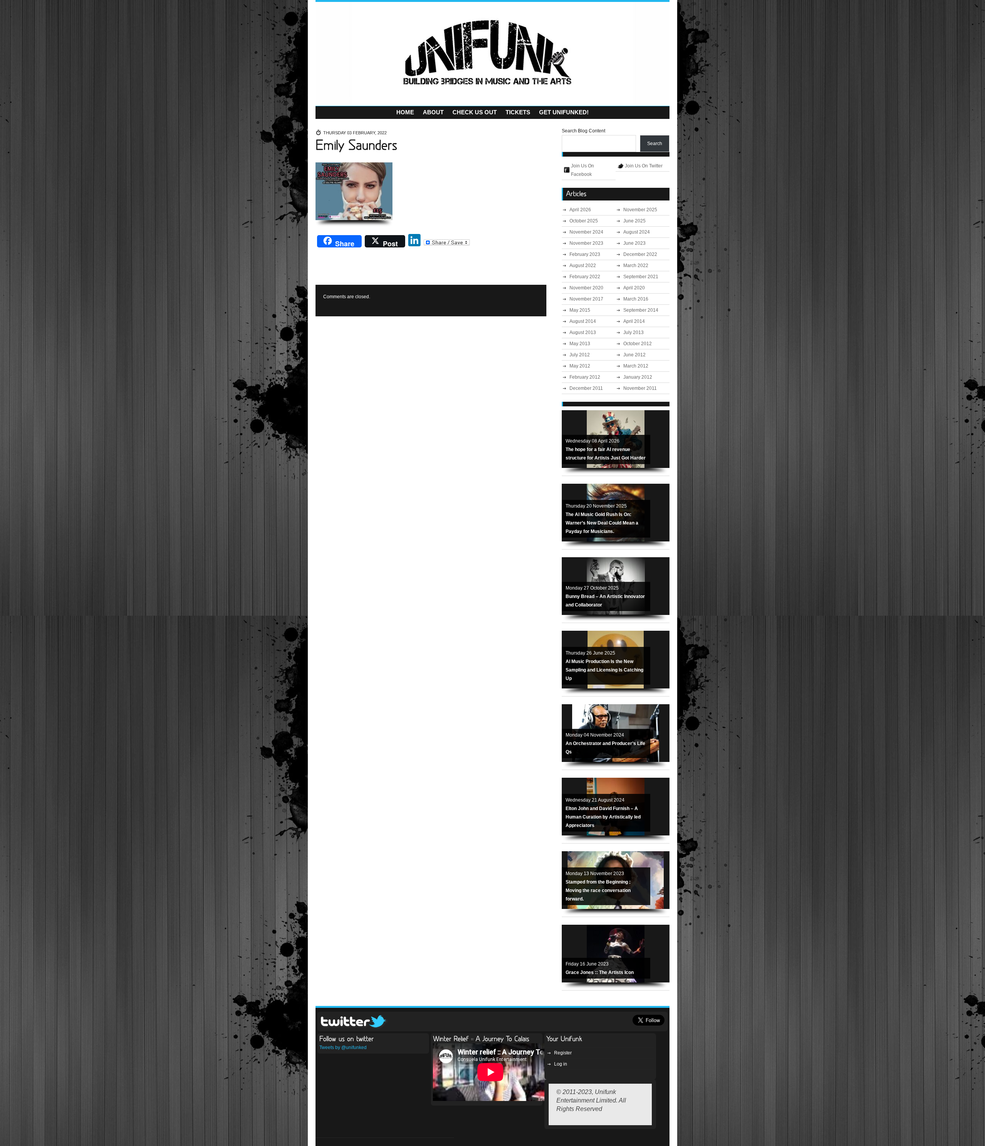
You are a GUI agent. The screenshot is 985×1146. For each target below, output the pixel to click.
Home (405, 112)
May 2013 (579, 343)
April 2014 (634, 321)
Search (654, 143)
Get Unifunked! (564, 112)
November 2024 (586, 232)
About (433, 112)
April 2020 (634, 288)
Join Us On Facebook (582, 170)
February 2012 (584, 377)
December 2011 (586, 388)
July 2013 (633, 332)
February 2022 (584, 276)
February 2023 (584, 254)
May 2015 (579, 310)
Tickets (518, 112)
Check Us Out (474, 112)
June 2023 (634, 243)
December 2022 (640, 254)
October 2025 (583, 221)
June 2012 (634, 354)
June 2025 (634, 221)
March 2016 (635, 299)
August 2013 (582, 332)
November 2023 (586, 243)
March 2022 (635, 265)
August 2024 (636, 232)
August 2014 (582, 321)
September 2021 (640, 276)
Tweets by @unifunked (343, 1047)
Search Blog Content (583, 131)
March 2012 (635, 366)
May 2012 (579, 366)
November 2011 (640, 388)
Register (563, 1053)
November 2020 (586, 288)
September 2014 (640, 310)
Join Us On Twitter (644, 166)
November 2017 (586, 299)
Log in (560, 1064)
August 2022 (582, 265)
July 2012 (579, 354)
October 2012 (637, 343)
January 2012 (637, 377)
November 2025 (640, 209)
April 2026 (580, 209)
